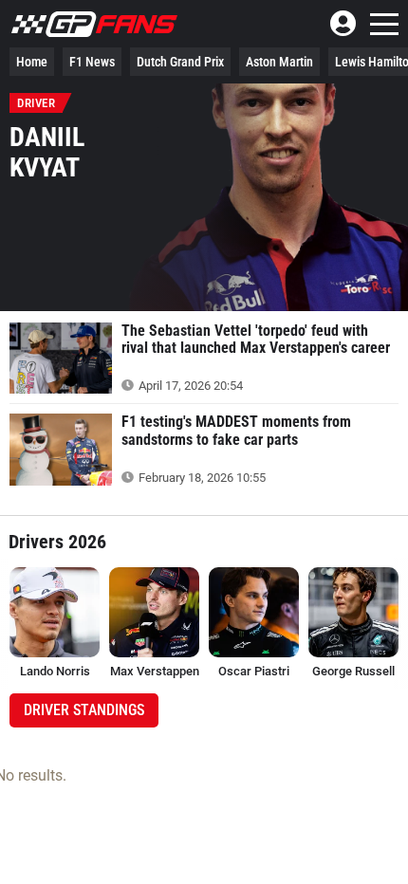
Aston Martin (279, 61)
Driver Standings (84, 710)
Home (31, 61)
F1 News (92, 61)
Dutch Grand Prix (180, 61)
